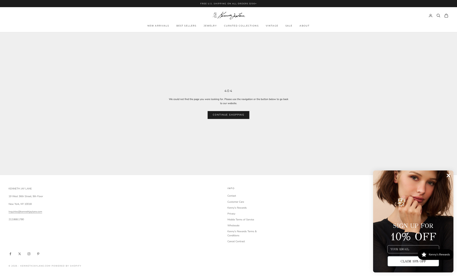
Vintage (272, 25)
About (305, 25)
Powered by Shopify (66, 266)
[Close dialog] (448, 175)
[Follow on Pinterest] (38, 254)
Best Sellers (186, 25)
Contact (231, 195)
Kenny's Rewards (237, 207)
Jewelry (210, 25)
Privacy (231, 213)
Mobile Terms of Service (240, 219)
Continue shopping (228, 114)
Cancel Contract (236, 241)
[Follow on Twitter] (19, 254)
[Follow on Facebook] (10, 254)
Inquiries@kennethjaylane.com (25, 211)
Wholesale (233, 225)
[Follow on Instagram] (29, 254)
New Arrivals (158, 25)
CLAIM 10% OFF (413, 261)
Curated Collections (241, 25)
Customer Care (235, 202)
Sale (289, 25)
